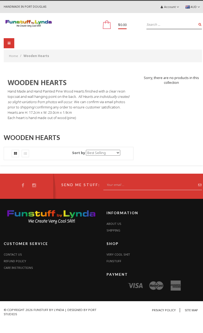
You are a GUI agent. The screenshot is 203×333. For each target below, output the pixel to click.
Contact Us (13, 254)
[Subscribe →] (198, 186)
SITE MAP (191, 310)
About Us (114, 224)
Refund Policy (15, 261)
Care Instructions (18, 268)
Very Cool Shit (118, 254)
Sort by (78, 152)
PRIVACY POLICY (164, 310)
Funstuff (114, 261)
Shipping (113, 230)
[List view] (25, 153)
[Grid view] (15, 153)
